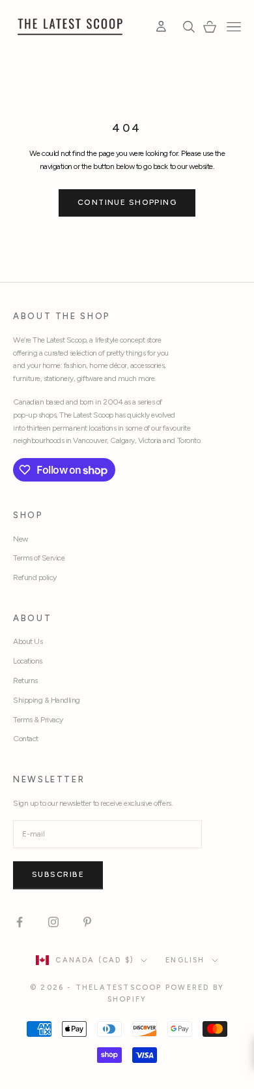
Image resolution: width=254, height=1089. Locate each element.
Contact (25, 738)
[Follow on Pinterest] (87, 921)
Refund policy (35, 577)
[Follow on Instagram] (53, 921)
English (185, 960)
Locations (27, 661)
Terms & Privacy (38, 719)
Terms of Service (38, 557)
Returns (25, 680)
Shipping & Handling (46, 700)
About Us (27, 641)
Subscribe (58, 874)
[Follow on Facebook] (19, 921)
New (20, 539)
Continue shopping (127, 202)
